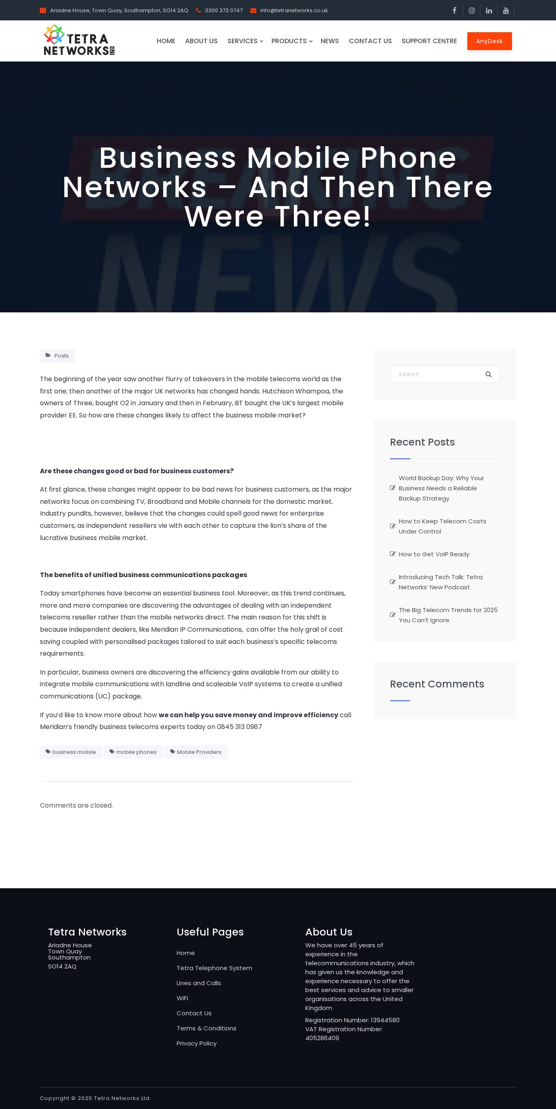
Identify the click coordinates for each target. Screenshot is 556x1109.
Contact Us (194, 1013)
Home (186, 953)
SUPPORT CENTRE (429, 41)
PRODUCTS (289, 41)
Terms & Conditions (206, 1028)
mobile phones (136, 752)
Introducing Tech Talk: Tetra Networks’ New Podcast (441, 582)
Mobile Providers (199, 752)
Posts (62, 356)
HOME (166, 41)
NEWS (330, 41)
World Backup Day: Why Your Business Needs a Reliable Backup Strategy (441, 488)
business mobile (74, 752)
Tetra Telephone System (214, 968)
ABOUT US (201, 41)
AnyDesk (489, 41)
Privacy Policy (197, 1043)
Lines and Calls (199, 983)
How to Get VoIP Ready (434, 554)
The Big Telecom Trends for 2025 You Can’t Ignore (448, 615)
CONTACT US (370, 41)
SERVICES (243, 41)
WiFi (182, 998)
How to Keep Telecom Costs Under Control (442, 526)
